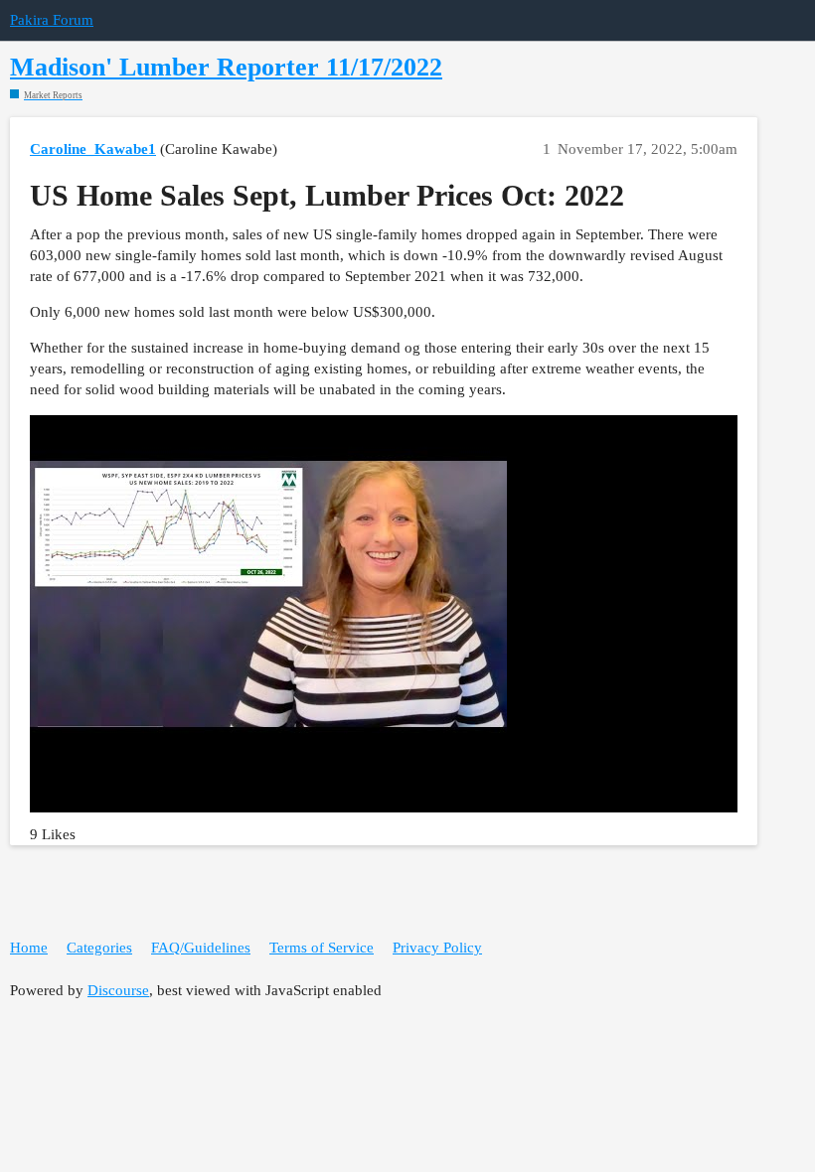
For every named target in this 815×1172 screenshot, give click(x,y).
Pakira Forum (51, 20)
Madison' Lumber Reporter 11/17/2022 (226, 67)
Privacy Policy (437, 947)
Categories (99, 947)
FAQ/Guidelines (200, 947)
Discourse (118, 990)
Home (29, 947)
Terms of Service (321, 947)
